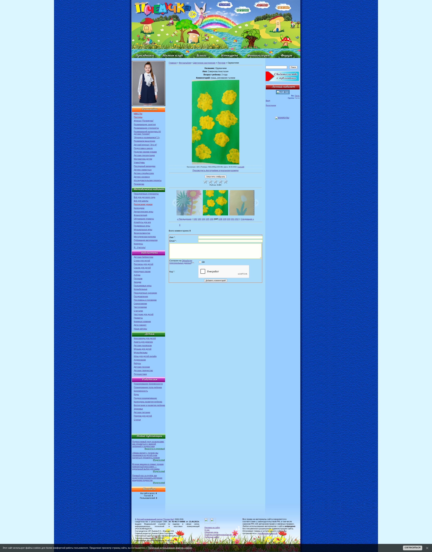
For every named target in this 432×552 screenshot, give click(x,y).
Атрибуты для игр (142, 222)
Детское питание (142, 412)
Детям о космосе (142, 177)
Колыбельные (140, 289)
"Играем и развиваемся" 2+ (147, 137)
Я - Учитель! (139, 247)
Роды (136, 394)
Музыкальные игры (143, 229)
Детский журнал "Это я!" (145, 145)
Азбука (137, 275)
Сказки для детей (142, 268)
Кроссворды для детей (145, 338)
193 (199, 219)
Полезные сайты (212, 537)
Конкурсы (138, 244)
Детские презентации (144, 155)
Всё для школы (141, 201)
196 (211, 219)
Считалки (138, 311)
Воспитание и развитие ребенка (149, 405)
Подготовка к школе (143, 148)
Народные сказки (142, 271)
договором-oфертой (267, 533)
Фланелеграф (140, 215)
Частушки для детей (143, 314)
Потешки (138, 278)
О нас (207, 530)
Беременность (141, 391)
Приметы (138, 318)
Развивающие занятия (145, 124)
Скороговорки (140, 303)
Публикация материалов (145, 240)
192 (195, 219)
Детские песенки (142, 367)
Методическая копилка (145, 237)
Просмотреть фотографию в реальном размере (216, 170)
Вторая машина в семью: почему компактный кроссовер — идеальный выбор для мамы (148, 466)
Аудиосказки (140, 360)
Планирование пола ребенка (148, 387)
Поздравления (141, 296)
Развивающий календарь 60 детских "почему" (147, 132)
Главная (173, 63)
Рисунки (221, 63)
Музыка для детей (142, 349)
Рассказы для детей (143, 264)
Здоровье (138, 409)
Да (203, 262)
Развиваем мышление (144, 141)
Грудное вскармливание (145, 398)
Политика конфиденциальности (218, 535)
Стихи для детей (142, 261)
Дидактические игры (143, 212)
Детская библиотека (143, 257)
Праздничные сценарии (145, 293)
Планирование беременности (148, 384)
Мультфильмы (140, 352)
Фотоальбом (185, 63)
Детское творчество (143, 370)
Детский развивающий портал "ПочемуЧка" (155, 519)
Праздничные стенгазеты (146, 194)
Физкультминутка (142, 233)
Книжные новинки (142, 321)
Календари (139, 208)
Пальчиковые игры (143, 286)
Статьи (137, 420)
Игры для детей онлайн (145, 356)
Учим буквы (139, 162)
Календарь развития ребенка (148, 402)
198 (220, 219)
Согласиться (413, 547)
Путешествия (140, 374)
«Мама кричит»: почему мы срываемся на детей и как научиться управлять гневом (146, 455)
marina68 (241, 167)
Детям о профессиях (144, 173)
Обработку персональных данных (180, 262)
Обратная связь (211, 532)
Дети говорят (140, 325)
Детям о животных (143, 170)
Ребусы (137, 363)
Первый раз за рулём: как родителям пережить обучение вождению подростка (147, 478)
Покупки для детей (143, 416)
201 (233, 219)
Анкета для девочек (143, 342)
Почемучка (139, 184)
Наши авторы (140, 329)
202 (237, 219)
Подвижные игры (142, 226)
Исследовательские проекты (147, 180)
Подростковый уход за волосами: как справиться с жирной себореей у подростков (148, 444)
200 (229, 219)
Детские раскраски (143, 345)
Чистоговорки (140, 307)
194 (203, 219)
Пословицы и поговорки (145, 300)
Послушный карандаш (144, 166)
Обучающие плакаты (144, 219)
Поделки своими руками (145, 152)
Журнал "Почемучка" (144, 121)
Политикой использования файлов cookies (170, 548)
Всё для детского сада (144, 197)
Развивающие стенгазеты (146, 128)
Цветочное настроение (204, 63)
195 (207, 219)
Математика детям (143, 159)
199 (224, 219)
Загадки (137, 282)
